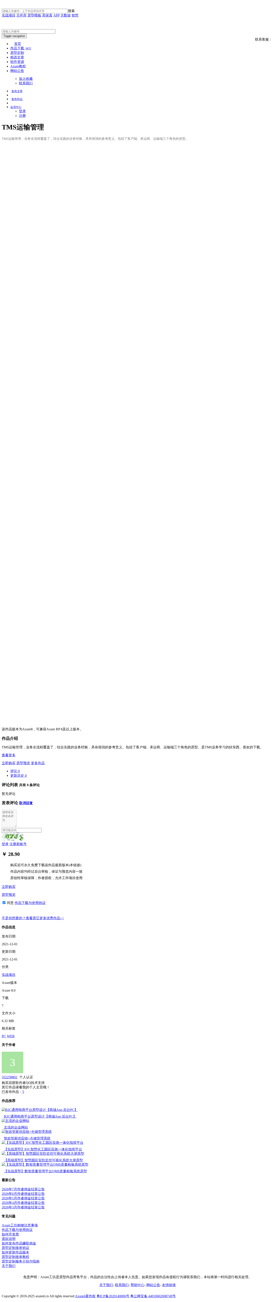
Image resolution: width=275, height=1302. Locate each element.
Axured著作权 (85, 1296)
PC (4, 1036)
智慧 (75, 15)
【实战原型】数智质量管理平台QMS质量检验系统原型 (45, 1171)
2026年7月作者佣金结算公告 (23, 1189)
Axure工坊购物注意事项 (20, 1225)
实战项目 (8, 15)
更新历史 (18, 775)
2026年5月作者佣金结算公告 (23, 1198)
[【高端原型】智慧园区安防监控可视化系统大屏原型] (43, 1153)
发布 (17, 91)
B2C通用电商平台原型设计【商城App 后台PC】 (40, 1116)
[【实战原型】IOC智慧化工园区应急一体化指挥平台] (42, 1142)
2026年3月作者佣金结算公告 (23, 1207)
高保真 (47, 15)
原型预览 (23, 763)
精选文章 (17, 57)
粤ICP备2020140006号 (112, 1296)
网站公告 (17, 71)
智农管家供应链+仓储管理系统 (27, 1138)
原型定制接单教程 (15, 1257)
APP (56, 15)
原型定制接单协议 (15, 1248)
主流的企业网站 (16, 1127)
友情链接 (169, 1285)
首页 (17, 44)
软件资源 (17, 62)
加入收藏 (26, 79)
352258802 (9, 1077)
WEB (11, 1036)
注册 (22, 115)
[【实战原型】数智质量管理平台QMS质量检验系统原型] (45, 1164)
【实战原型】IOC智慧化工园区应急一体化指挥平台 (43, 1149)
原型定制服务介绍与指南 (21, 1261)
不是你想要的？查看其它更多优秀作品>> (33, 918)
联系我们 (26, 83)
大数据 (65, 15)
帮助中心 (137, 1285)
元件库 (21, 15)
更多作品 (38, 763)
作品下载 (20, 48)
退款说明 (8, 1239)
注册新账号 (18, 844)
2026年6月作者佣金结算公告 (23, 1194)
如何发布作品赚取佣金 (19, 1243)
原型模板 (34, 15)
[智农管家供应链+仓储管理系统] (27, 1131)
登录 (22, 111)
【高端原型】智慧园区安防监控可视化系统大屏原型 (43, 1160)
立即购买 (8, 763)
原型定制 (17, 53)
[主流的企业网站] (15, 1121)
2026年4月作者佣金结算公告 (23, 1203)
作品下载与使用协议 (30, 903)
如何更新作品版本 (15, 1252)
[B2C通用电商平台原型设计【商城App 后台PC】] (40, 1110)
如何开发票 (10, 1234)
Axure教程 (18, 66)
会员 (15, 107)
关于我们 (8, 1266)
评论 (15, 771)
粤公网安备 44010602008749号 (153, 1296)
